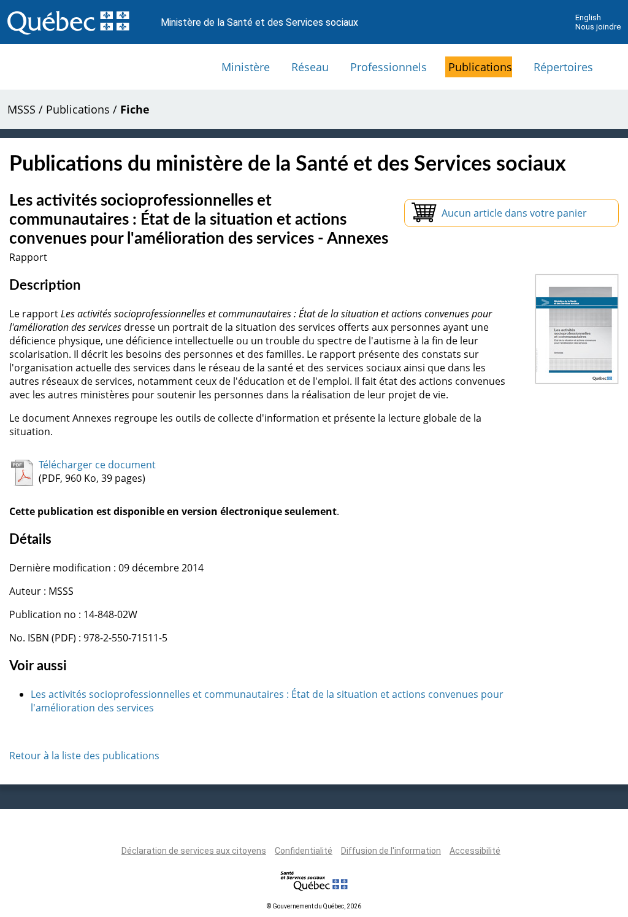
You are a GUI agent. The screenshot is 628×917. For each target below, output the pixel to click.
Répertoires (563, 67)
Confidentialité (303, 851)
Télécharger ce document (97, 464)
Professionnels (388, 67)
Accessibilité (475, 851)
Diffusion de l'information (391, 851)
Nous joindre (598, 26)
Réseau (310, 67)
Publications (480, 67)
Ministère (245, 67)
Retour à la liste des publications (84, 755)
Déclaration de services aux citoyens (193, 851)
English (588, 17)
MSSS (21, 109)
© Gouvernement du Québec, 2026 (314, 906)
